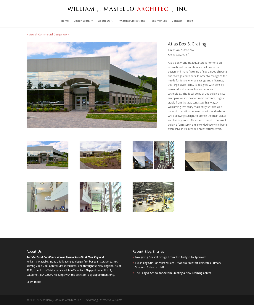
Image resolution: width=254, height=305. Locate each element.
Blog (190, 20)
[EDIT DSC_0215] (153, 210)
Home (65, 20)
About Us (104, 20)
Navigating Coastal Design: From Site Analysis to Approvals (170, 257)
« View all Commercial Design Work (48, 34)
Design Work (81, 20)
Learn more (34, 281)
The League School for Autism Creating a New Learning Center (173, 273)
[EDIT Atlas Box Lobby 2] (47, 210)
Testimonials (158, 20)
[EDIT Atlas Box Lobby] (100, 210)
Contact (177, 20)
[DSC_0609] (206, 170)
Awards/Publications (132, 20)
